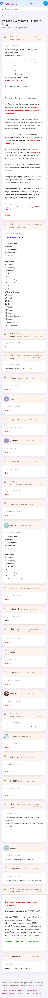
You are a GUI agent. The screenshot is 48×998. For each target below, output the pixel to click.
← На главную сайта (30, 3)
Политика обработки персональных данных (17, 991)
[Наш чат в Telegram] (45, 3)
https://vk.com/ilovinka (14, 80)
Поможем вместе (27, 16)
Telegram (37, 993)
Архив (4, 16)
